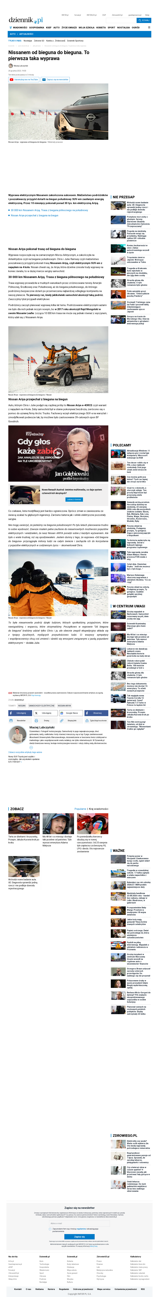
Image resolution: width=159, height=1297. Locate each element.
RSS (143, 1289)
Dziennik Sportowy (75, 41)
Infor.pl (11, 1261)
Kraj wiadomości (98, 808)
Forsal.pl (11, 1270)
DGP (104, 15)
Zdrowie (43, 1276)
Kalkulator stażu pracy (139, 1267)
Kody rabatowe (73, 1264)
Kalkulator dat (135, 1261)
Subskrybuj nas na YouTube (26, 79)
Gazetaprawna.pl (15, 1264)
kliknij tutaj (93, 1246)
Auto (13, 34)
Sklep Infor (12, 1279)
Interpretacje (13, 1276)
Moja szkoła (72, 1270)
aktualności (37, 46)
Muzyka (70, 1279)
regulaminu (81, 1229)
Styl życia (100, 1279)
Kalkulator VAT (136, 1270)
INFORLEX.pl (92, 15)
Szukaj (145, 20)
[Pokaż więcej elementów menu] (149, 27)
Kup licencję (35, 695)
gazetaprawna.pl (134, 15)
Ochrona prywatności (83, 1289)
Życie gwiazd (72, 1273)
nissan (21, 706)
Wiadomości (44, 1270)
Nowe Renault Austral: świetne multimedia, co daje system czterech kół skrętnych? (72, 491)
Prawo (99, 1261)
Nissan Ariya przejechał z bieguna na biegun (34, 215)
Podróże (43, 1279)
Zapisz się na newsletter (57, 79)
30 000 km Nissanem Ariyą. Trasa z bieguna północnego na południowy (49, 210)
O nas (28, 1289)
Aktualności (26, 34)
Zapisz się (79, 1236)
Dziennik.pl (45, 1256)
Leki (98, 1267)
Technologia (44, 1264)
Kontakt (18, 1289)
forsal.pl (77, 15)
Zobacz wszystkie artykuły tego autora (25, 752)
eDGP (10, 1267)
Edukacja (70, 1267)
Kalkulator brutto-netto (139, 1276)
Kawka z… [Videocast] (55, 41)
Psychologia (101, 1276)
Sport (42, 1273)
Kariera (51, 1289)
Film (68, 1276)
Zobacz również (74, 499)
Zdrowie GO (39, 41)
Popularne (80, 808)
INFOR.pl (65, 15)
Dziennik (11, 46)
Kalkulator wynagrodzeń (139, 1279)
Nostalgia (28, 41)
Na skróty (13, 1256)
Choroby (100, 1273)
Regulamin (64, 1289)
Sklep (147, 15)
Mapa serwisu (103, 1289)
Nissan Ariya (64, 706)
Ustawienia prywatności (126, 1289)
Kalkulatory (135, 1256)
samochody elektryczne (41, 706)
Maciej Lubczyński (21, 66)
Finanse (100, 1264)
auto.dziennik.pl (23, 46)
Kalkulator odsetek (137, 1273)
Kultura (70, 1282)
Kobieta (70, 1261)
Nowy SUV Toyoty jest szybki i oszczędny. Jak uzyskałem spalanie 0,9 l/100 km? (24, 759)
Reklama (40, 1289)
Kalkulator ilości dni (137, 1264)
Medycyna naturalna (105, 1270)
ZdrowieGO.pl (117, 15)
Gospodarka (44, 1267)
